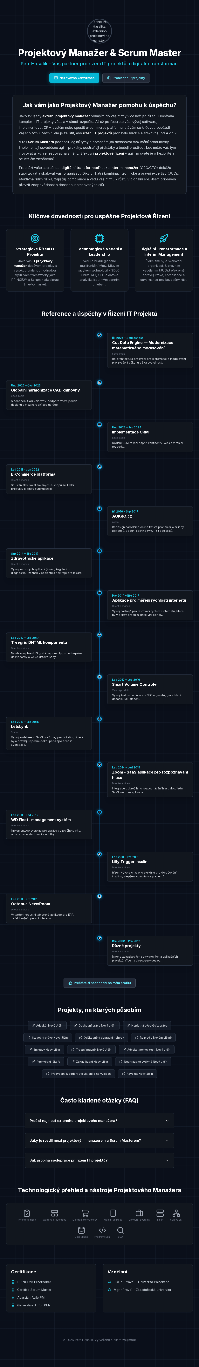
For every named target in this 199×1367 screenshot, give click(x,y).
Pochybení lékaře (48, 1061)
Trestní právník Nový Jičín (94, 1049)
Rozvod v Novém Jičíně (156, 1037)
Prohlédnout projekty (129, 78)
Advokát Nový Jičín (49, 1025)
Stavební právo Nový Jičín (50, 1037)
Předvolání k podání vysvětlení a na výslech (81, 1073)
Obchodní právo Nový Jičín (97, 1025)
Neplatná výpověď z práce (149, 1025)
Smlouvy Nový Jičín (46, 1049)
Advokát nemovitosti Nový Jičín (148, 1049)
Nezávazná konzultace (77, 78)
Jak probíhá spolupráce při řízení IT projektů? (68, 1160)
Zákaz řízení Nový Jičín (92, 1061)
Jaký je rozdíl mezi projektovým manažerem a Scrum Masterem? (85, 1140)
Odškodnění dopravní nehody (104, 1037)
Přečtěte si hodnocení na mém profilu (102, 983)
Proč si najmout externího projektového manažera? (73, 1121)
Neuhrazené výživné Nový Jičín (145, 1061)
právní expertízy (154, 173)
